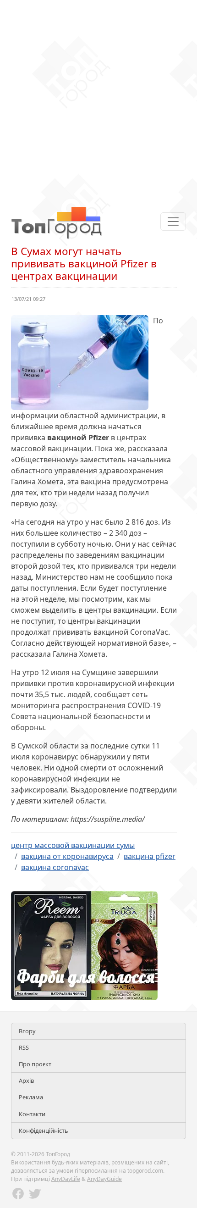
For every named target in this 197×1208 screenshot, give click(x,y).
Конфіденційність (43, 1130)
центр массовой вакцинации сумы (73, 845)
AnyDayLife (65, 1179)
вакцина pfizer (149, 856)
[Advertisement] (98, 98)
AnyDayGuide (104, 1179)
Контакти (32, 1114)
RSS (24, 1047)
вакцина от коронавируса (67, 856)
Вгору (27, 1031)
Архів (26, 1080)
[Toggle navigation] (173, 221)
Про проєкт (35, 1064)
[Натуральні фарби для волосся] (84, 945)
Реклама (31, 1097)
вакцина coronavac (55, 867)
